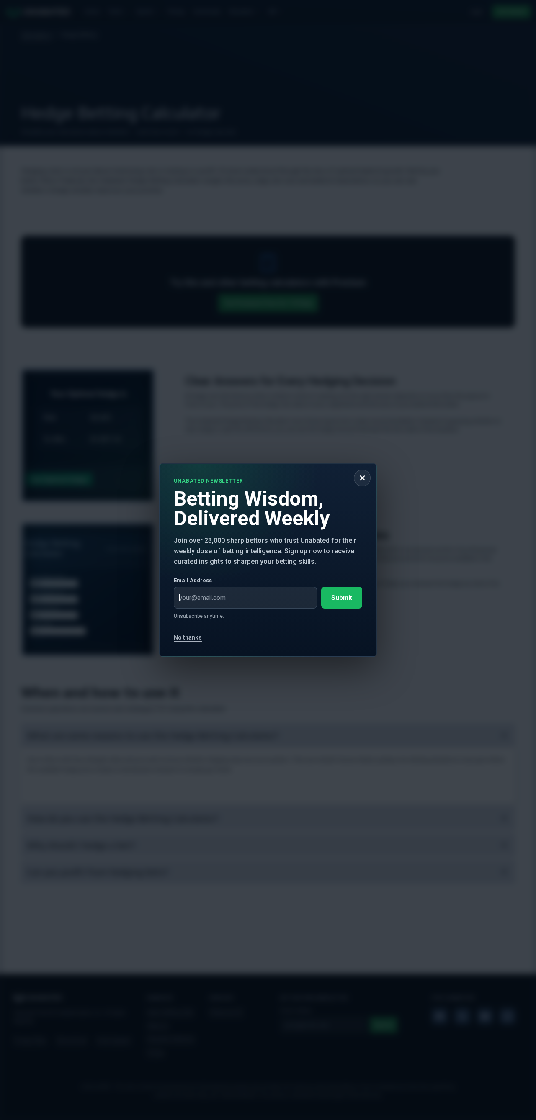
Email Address (193, 580)
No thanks (188, 637)
